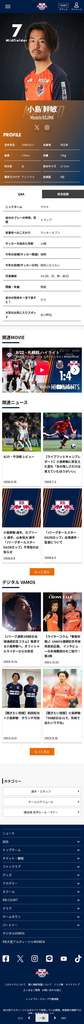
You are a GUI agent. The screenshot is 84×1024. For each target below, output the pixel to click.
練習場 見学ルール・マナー (41, 812)
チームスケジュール (40, 802)
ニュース (8, 833)
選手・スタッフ (41, 791)
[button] (75, 370)
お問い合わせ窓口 (51, 990)
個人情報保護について (40, 984)
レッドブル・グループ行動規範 (42, 999)
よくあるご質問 (31, 990)
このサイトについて (15, 984)
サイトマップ (72, 984)
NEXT (54, 1018)
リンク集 (58, 984)
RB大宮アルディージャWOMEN (24, 941)
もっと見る (42, 572)
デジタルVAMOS (14, 933)
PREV (29, 1018)
